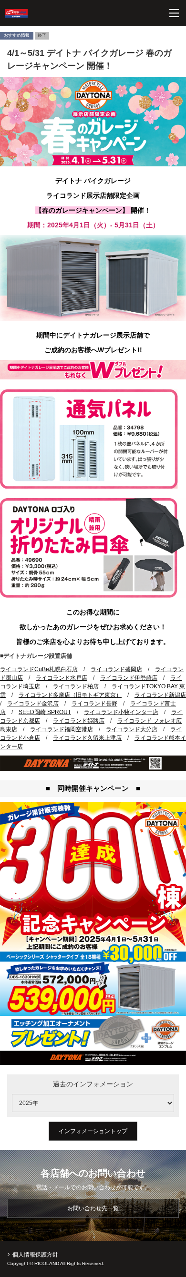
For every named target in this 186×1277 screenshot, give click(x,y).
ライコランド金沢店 (33, 703)
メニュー (174, 13)
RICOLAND (16, 13)
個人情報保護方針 (35, 1254)
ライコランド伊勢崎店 (128, 677)
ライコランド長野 (94, 703)
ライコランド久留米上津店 (87, 738)
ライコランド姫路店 (78, 720)
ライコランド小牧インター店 (121, 712)
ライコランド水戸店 (61, 677)
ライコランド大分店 (131, 729)
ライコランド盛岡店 (116, 669)
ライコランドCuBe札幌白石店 (39, 669)
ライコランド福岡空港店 (61, 729)
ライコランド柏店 (76, 686)
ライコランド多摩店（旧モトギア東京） (70, 695)
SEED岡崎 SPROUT (45, 712)
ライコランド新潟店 (160, 695)
